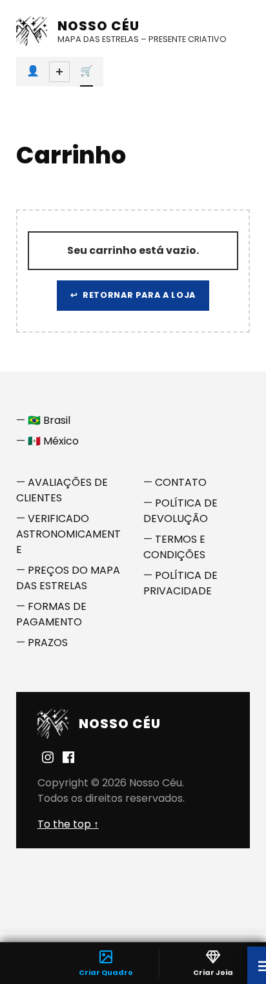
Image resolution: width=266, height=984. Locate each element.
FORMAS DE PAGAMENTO (51, 614)
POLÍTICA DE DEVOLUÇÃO (180, 511)
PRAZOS (48, 642)
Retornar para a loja (137, 294)
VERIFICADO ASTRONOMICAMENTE (68, 534)
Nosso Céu (98, 26)
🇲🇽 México (53, 441)
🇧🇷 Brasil (49, 420)
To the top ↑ (68, 824)
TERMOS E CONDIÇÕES (174, 547)
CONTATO (181, 482)
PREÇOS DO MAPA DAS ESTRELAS (68, 578)
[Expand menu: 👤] (59, 71)
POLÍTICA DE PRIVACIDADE (180, 583)
